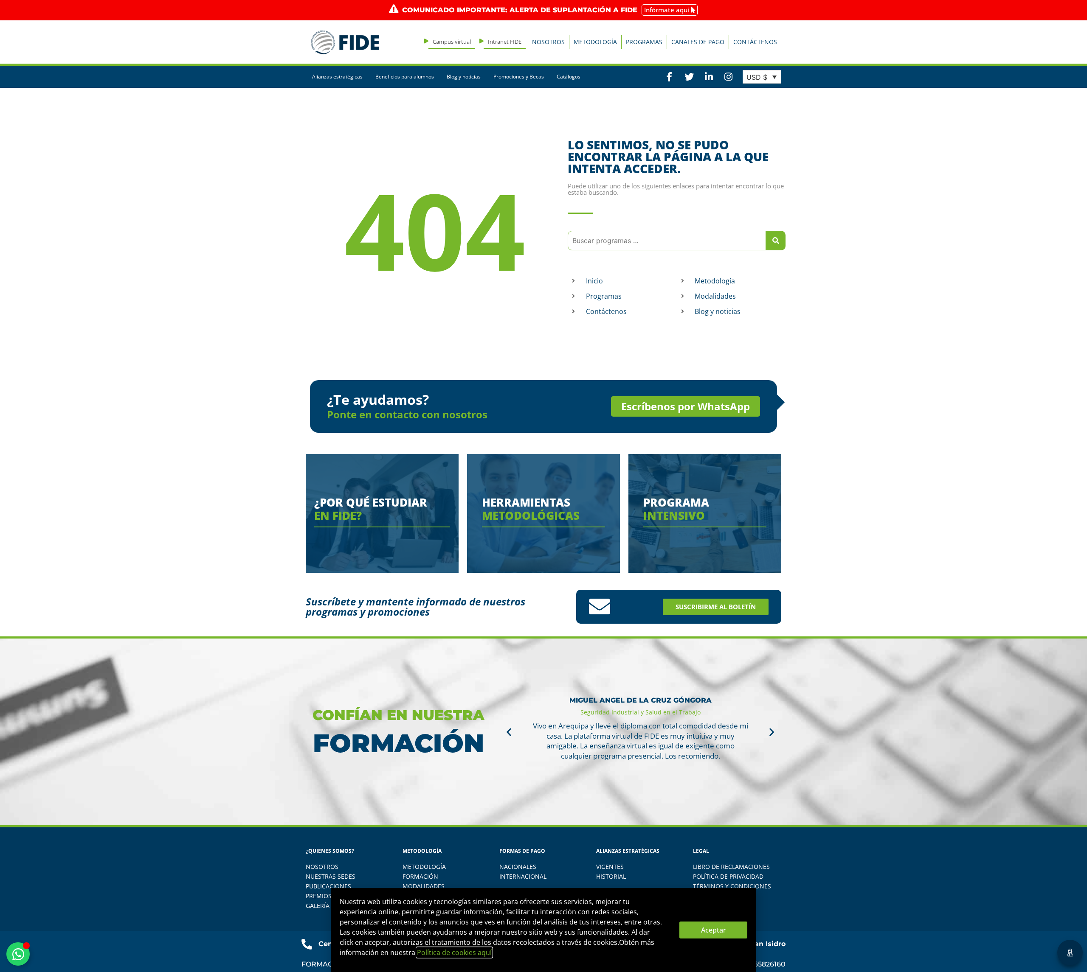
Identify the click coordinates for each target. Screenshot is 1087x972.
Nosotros (548, 42)
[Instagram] (728, 76)
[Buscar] (776, 240)
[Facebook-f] (669, 76)
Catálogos (568, 76)
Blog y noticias (464, 76)
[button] (509, 732)
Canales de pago (697, 42)
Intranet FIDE (504, 41)
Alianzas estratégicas (337, 76)
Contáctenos (755, 42)
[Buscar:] (667, 240)
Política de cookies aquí (454, 952)
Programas (644, 42)
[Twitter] (688, 76)
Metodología (595, 42)
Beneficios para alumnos (404, 76)
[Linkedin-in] (708, 76)
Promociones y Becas (518, 76)
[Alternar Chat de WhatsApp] (18, 954)
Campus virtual (452, 41)
